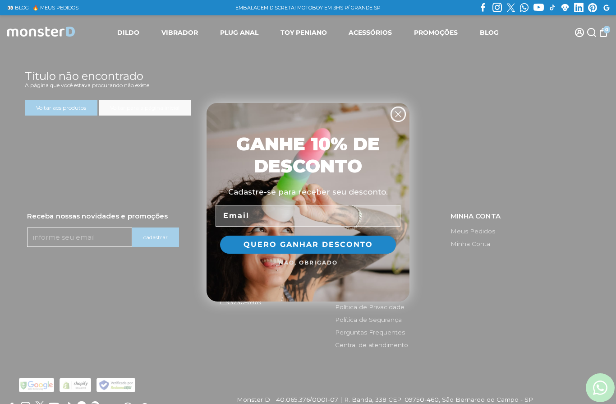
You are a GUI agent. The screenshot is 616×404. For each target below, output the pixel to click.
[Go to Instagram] (497, 7)
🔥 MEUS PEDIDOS (55, 8)
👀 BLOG (18, 8)
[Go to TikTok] (552, 7)
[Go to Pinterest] (592, 7)
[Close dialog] (398, 114)
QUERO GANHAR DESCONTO (308, 244)
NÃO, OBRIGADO (308, 262)
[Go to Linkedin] (578, 7)
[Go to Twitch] (565, 7)
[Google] (606, 8)
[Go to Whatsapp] (524, 7)
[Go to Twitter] (510, 7)
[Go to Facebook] (483, 7)
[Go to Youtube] (538, 7)
